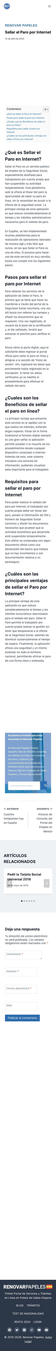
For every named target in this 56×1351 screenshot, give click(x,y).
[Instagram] (24, 1330)
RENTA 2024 (22, 1321)
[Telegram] (31, 1330)
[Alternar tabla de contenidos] (44, 109)
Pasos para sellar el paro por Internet (25, 118)
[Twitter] (17, 1330)
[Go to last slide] (9, 883)
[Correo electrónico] (46, 1330)
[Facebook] (9, 1330)
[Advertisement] (28, 74)
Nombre (12, 971)
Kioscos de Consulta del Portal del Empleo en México (44, 820)
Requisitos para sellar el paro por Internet (23, 130)
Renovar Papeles (21, 25)
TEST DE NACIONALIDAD (28, 1313)
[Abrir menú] (49, 6)
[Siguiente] (46, 883)
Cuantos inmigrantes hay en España (14, 816)
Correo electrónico (18, 988)
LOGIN (37, 1321)
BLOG (19, 1305)
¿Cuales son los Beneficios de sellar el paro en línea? (26, 123)
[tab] (22, 901)
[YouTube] (39, 1330)
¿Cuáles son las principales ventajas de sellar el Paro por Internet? (26, 137)
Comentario (14, 954)
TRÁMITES (33, 1305)
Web (9, 1005)
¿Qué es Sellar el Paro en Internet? (24, 114)
